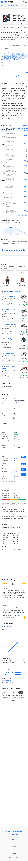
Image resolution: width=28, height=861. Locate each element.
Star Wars (7, 5)
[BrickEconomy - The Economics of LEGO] (7, 2)
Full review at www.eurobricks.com (9, 617)
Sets (2, 5)
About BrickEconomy (14, 857)
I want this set (7, 389)
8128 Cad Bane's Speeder (9, 324)
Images (18, 23)
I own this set (7, 386)
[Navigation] (24, 2)
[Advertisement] (15, 11)
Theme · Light (14, 834)
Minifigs (14, 846)
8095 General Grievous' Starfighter (8, 310)
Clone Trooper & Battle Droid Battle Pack (13, 671)
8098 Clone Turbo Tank (8, 296)
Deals (14, 849)
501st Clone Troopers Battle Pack (12, 667)
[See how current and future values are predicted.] (25, 447)
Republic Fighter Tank (9, 673)
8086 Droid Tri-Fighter (8, 339)
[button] (10, 48)
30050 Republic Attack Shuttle (8, 367)
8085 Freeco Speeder (8, 353)
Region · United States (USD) (15, 831)
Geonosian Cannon (8, 680)
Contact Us (14, 860)
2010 (5, 301)
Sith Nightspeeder (8, 682)
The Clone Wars (15, 5)
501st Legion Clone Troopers (11, 669)
